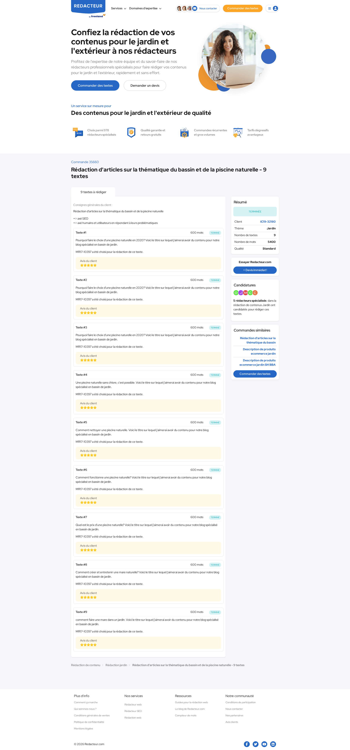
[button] (272, 8)
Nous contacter (234, 708)
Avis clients (231, 722)
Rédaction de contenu (85, 665)
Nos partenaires (234, 715)
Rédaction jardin (116, 665)
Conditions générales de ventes (92, 715)
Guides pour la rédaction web (191, 702)
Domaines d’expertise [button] (143, 8)
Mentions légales (83, 728)
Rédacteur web (133, 704)
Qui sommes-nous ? (85, 708)
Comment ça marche (86, 702)
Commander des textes (95, 85)
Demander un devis (145, 85)
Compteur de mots (185, 715)
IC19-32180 (268, 222)
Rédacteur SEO (133, 711)
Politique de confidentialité (89, 722)
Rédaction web (133, 717)
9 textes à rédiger (93, 192)
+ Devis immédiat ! (255, 270)
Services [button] (116, 8)
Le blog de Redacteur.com (190, 708)
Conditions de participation (240, 702)
